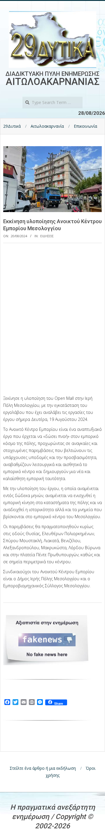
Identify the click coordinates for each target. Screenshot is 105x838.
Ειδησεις (47, 236)
